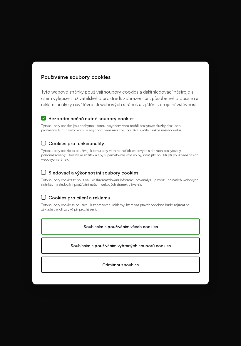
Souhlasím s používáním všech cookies (120, 226)
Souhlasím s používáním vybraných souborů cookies (121, 245)
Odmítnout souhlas (120, 264)
